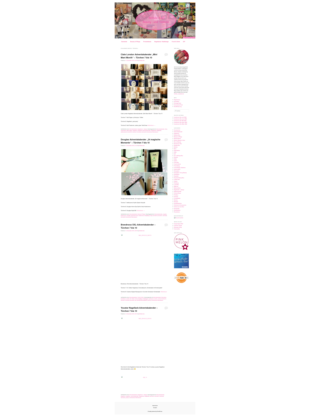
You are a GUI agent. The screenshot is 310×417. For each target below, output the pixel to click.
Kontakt (155, 407)
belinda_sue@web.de (179, 94)
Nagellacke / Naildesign (161, 41)
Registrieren (177, 99)
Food (136, 299)
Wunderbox (177, 212)
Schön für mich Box (179, 206)
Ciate (166, 129)
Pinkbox (176, 195)
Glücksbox (176, 174)
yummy (149, 300)
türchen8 (139, 132)
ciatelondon (123, 130)
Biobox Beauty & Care (179, 140)
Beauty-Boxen (177, 138)
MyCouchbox (177, 188)
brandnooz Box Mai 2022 (180, 120)
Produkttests (147, 41)
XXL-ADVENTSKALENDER (141, 300)
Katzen (175, 181)
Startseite (124, 41)
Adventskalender (133, 129)
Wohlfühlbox (177, 210)
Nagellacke (153, 130)
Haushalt (176, 176)
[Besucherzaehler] (178, 217)
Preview (176, 196)
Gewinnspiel (177, 169)
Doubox (176, 157)
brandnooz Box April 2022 (180, 122)
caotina (127, 299)
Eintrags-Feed (177, 103)
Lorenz (159, 299)
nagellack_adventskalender (132, 396)
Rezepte (176, 201)
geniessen (151, 299)
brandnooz (123, 299)
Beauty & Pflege (135, 41)
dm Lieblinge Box (178, 155)
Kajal (151, 215)
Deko (175, 152)
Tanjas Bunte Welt (178, 223)
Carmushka (177, 229)
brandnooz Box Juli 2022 (180, 117)
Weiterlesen (151, 125)
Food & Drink (176, 41)
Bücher (176, 147)
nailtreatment (124, 132)
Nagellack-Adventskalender (144, 130)
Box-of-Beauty (177, 142)
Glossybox (176, 171)
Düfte (175, 159)
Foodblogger (145, 299)
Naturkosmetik (177, 191)
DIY (184, 41)
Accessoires (177, 130)
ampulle (165, 214)
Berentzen (163, 297)
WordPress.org (178, 106)
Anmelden (176, 101)
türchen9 (144, 132)
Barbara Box (177, 135)
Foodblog (140, 299)
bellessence (123, 215)
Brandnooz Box (178, 143)
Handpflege (147, 215)
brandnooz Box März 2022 (180, 124)
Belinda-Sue (142, 60)
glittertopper (129, 130)
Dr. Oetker (132, 299)
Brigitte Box (177, 145)
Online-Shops (177, 193)
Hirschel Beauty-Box (179, 177)
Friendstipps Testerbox (180, 167)
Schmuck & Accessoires (180, 205)
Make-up (176, 186)
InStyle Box (177, 179)
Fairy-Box (176, 162)
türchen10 (129, 132)
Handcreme (141, 215)
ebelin (175, 160)
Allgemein (176, 133)
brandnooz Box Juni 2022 (180, 119)
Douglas (129, 215)
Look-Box (176, 184)
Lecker (155, 299)
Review (176, 200)
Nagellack (135, 130)
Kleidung (176, 183)
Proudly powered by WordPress (155, 411)
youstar (127, 397)
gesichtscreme (134, 215)
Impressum (155, 405)
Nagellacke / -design (142, 129)
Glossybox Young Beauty (180, 172)
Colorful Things (178, 225)
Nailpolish (159, 130)
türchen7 (135, 132)
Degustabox (177, 150)
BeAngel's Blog (178, 227)
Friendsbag (177, 166)
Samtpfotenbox (178, 203)
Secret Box (176, 208)
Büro (175, 148)
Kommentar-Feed (178, 105)
